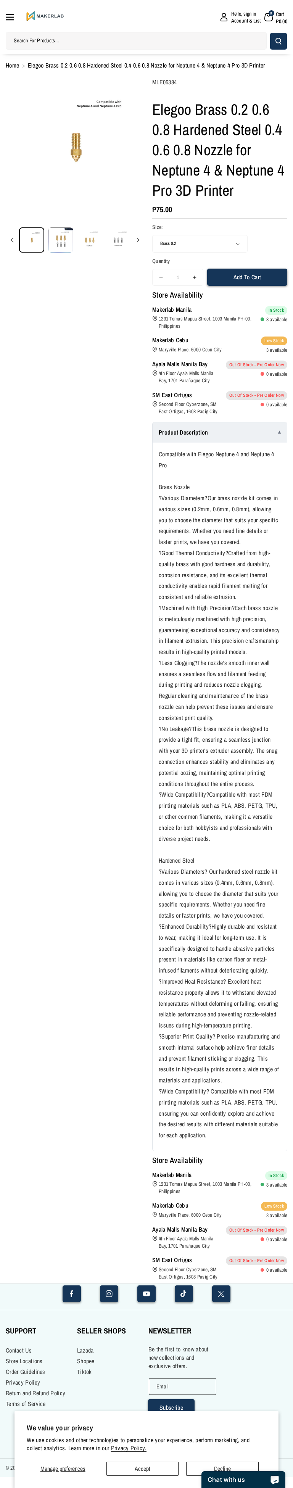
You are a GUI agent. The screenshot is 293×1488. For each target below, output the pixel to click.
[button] (14, 17)
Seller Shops (101, 1330)
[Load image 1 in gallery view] (31, 240)
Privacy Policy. (129, 1448)
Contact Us (19, 1350)
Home (12, 65)
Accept (142, 1468)
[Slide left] (12, 240)
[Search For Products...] (278, 41)
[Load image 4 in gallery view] (118, 240)
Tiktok (84, 1371)
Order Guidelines (25, 1371)
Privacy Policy (23, 1382)
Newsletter (170, 1330)
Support (21, 1330)
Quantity (161, 261)
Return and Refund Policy (35, 1393)
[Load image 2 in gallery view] (60, 240)
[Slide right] (138, 240)
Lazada (85, 1350)
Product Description (183, 432)
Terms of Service (26, 1403)
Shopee (86, 1361)
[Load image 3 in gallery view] (89, 240)
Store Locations (24, 1361)
